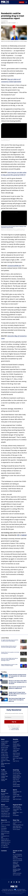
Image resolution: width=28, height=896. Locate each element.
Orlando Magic (16, 794)
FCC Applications (4, 847)
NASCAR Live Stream (17, 860)
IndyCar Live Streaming (15, 862)
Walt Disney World (5, 798)
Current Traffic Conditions (4, 774)
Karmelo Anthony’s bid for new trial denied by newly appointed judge (8, 646)
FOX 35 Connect (16, 829)
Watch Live (21, 2)
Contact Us (3, 826)
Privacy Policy (15, 728)
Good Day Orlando (5, 810)
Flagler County (4, 749)
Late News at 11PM (5, 813)
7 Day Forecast (16, 748)
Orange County (4, 754)
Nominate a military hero (5, 761)
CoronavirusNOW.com (14, 266)
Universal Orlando (5, 801)
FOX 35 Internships (5, 831)
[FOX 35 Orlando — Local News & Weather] (5, 2)
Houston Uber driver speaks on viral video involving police (10, 653)
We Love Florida (16, 771)
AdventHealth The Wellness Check (17, 777)
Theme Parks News (5, 796)
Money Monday (16, 786)
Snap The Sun (16, 761)
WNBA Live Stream (17, 873)
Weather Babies (16, 775)
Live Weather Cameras (16, 742)
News (2, 739)
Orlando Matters (4, 811)
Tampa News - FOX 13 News (17, 810)
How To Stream (4, 806)
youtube (16, 882)
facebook (9, 882)
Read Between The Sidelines (17, 792)
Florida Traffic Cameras (4, 780)
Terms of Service (15, 729)
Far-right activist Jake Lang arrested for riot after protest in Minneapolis (9, 640)
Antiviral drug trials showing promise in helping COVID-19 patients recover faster (13, 227)
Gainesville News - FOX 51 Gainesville (17, 807)
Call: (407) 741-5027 (17, 822)
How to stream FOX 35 (5, 822)
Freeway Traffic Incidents (4, 777)
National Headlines (5, 745)
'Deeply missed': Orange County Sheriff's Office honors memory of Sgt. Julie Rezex (17, 694)
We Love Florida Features (4, 794)
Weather (15, 739)
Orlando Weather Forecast (16, 746)
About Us (4, 820)
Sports (15, 790)
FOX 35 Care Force (17, 773)
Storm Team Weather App (17, 758)
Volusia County (4, 759)
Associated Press (4, 21)
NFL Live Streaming (17, 854)
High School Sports (17, 799)
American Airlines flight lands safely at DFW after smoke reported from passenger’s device (9, 659)
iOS (18, 535)
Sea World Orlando (5, 799)
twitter (11, 882)
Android (23, 535)
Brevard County (4, 747)
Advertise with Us (5, 839)
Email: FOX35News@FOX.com (18, 824)
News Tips (16, 820)
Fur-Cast (15, 783)
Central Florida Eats (5, 816)
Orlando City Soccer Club (17, 797)
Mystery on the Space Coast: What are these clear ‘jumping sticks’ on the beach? (18, 682)
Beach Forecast (16, 753)
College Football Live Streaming (17, 856)
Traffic (3, 770)
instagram (14, 882)
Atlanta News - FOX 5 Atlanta (17, 813)
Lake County (4, 750)
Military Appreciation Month (5, 764)
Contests (4, 850)
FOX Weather (16, 756)
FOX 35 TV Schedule (5, 808)
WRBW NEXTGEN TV (5, 840)
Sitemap (3, 766)
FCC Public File (4, 845)
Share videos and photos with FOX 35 (17, 827)
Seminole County (5, 757)
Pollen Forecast (16, 754)
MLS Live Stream (16, 874)
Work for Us (3, 830)
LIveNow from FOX (5, 815)
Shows (3, 805)
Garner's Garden (16, 781)
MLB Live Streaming (17, 858)
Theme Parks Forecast (16, 751)
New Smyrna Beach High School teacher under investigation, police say (17, 700)
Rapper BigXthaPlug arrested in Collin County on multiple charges (9, 665)
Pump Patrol (4, 771)
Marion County (4, 752)
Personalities (4, 828)
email (19, 882)
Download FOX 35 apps (5, 836)
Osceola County (4, 755)
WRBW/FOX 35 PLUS (5, 842)
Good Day (16, 770)
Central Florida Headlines (4, 743)
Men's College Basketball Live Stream (16, 866)
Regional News (17, 805)
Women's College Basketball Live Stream (17, 870)
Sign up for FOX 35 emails (5, 833)
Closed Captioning (5, 843)
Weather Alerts (16, 744)
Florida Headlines (5, 741)
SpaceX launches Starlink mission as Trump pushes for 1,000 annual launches (17, 676)
